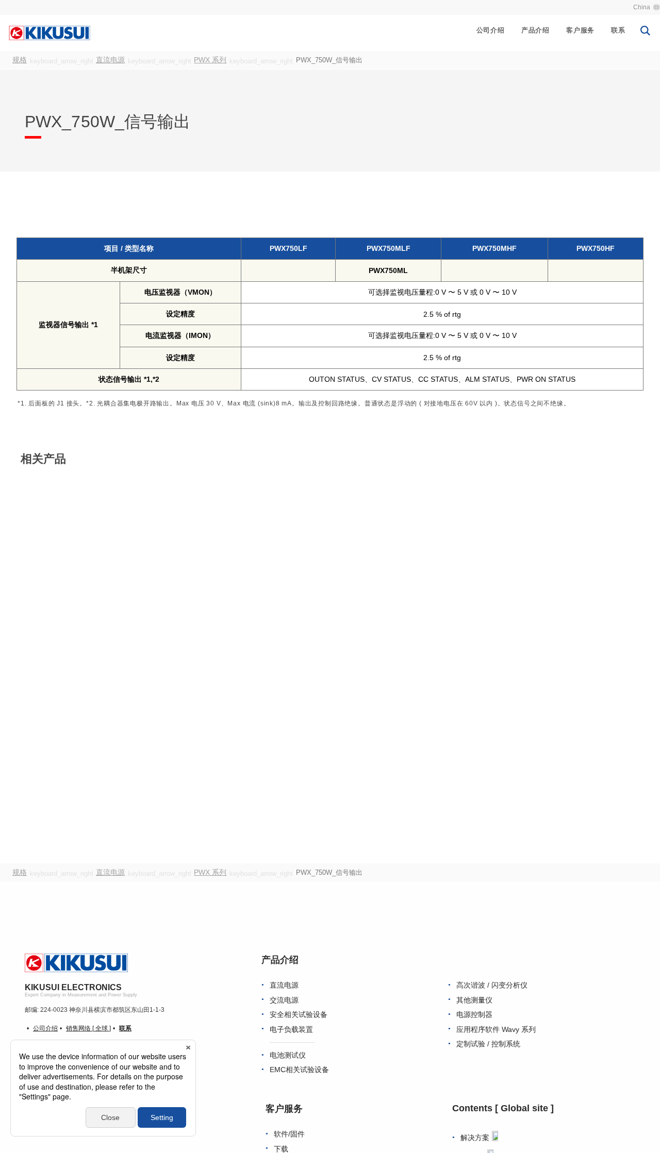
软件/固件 (289, 1135)
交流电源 (284, 1001)
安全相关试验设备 (298, 1016)
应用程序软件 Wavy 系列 (496, 1030)
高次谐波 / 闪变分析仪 (491, 986)
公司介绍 (490, 30)
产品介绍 (535, 30)
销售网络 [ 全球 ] (88, 1029)
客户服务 (580, 30)
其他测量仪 (474, 1001)
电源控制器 (474, 1016)
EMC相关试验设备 (299, 1071)
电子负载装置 (291, 1030)
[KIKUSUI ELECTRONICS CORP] (49, 32)
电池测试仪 (288, 1056)
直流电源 (284, 986)
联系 (618, 30)
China (641, 7)
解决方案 (474, 1139)
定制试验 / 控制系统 (488, 1045)
